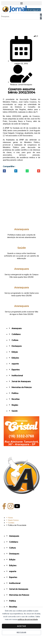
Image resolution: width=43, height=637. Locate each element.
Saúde (21, 247)
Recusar (21, 632)
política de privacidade (28, 619)
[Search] (41, 16)
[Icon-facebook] (4, 506)
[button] (21, 3)
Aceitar (21, 626)
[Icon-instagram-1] (11, 506)
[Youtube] (17, 506)
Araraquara (21, 229)
